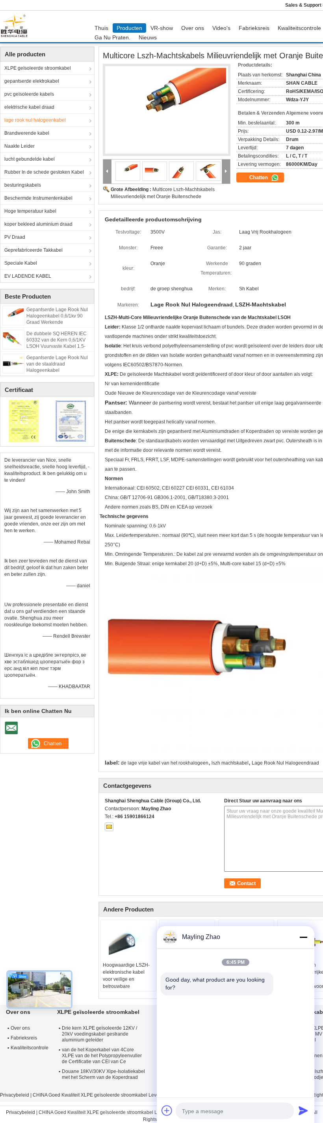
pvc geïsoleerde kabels (29, 94)
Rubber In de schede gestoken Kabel (44, 172)
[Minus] (303, 937)
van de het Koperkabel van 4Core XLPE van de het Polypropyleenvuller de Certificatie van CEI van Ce (102, 1055)
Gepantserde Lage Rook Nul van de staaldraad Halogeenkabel (57, 364)
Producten (129, 28)
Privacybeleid (14, 1095)
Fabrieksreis (254, 28)
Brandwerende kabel (26, 133)
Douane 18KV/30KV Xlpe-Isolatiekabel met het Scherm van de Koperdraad (103, 1074)
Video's (221, 28)
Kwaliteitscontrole (29, 1048)
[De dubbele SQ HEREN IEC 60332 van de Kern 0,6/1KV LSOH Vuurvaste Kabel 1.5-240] (13, 339)
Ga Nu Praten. (112, 37)
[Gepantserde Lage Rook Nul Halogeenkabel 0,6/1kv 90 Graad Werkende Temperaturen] (13, 315)
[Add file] (167, 1110)
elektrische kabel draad (29, 107)
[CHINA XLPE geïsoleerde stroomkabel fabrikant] (16, 26)
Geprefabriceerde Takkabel (33, 250)
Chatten (259, 177)
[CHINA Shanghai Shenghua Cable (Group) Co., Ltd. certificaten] (23, 420)
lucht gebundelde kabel (29, 159)
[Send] (303, 1110)
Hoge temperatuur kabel (30, 211)
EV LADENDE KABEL (27, 276)
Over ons (192, 28)
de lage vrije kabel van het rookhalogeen (164, 763)
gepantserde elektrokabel (31, 81)
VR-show (161, 28)
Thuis (101, 28)
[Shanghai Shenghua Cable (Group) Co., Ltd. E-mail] (109, 826)
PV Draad (14, 237)
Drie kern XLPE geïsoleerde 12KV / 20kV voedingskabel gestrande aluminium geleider (99, 1034)
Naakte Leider (19, 146)
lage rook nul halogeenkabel (35, 120)
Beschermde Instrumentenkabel (38, 198)
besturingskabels (22, 185)
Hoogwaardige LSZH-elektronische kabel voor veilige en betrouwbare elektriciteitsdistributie (126, 979)
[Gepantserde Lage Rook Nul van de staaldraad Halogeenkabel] (13, 363)
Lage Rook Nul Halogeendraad (285, 763)
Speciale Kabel (20, 263)
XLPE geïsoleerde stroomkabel (37, 68)
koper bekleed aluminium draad (38, 224)
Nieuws (148, 37)
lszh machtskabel (230, 763)
